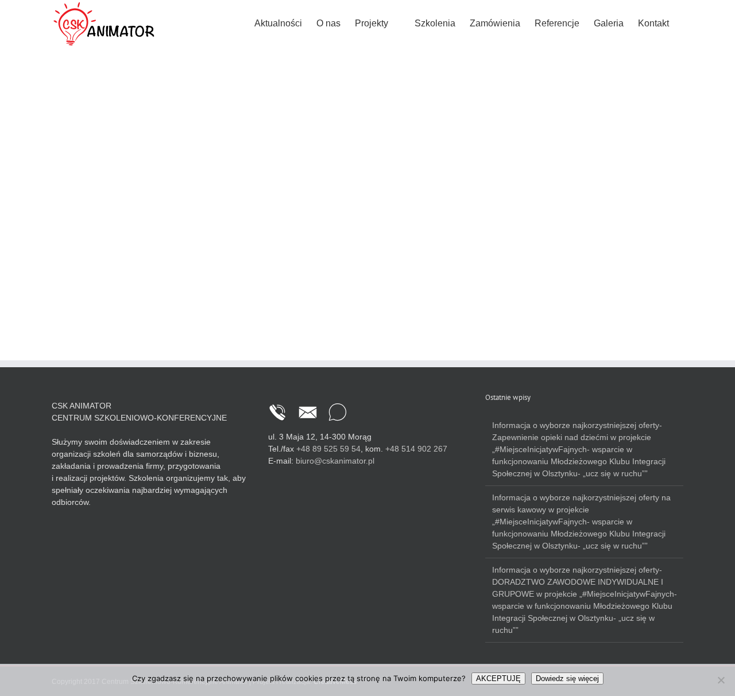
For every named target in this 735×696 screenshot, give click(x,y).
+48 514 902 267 (416, 448)
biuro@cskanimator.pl (335, 460)
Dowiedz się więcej (567, 678)
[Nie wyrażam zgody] (720, 680)
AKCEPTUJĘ (498, 678)
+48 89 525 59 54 (328, 448)
